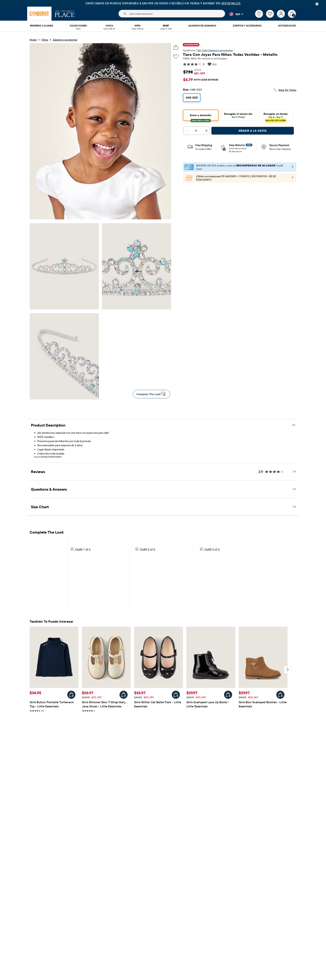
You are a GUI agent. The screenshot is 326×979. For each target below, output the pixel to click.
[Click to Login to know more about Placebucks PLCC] (293, 178)
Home (33, 39)
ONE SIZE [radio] (192, 97)
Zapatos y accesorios (65, 39)
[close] (316, 3)
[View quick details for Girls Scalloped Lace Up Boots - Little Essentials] (228, 695)
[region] (163, 3)
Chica (44, 39)
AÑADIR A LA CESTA (252, 130)
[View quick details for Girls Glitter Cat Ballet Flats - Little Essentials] (176, 695)
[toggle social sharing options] (176, 47)
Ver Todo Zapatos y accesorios (215, 50)
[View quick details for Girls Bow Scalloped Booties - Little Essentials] (280, 695)
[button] (234, 14)
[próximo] (287, 669)
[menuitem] (41, 26)
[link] (259, 14)
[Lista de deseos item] (271, 17)
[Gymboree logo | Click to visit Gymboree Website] (39, 14)
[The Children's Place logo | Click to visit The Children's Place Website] (64, 14)
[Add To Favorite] (176, 57)
